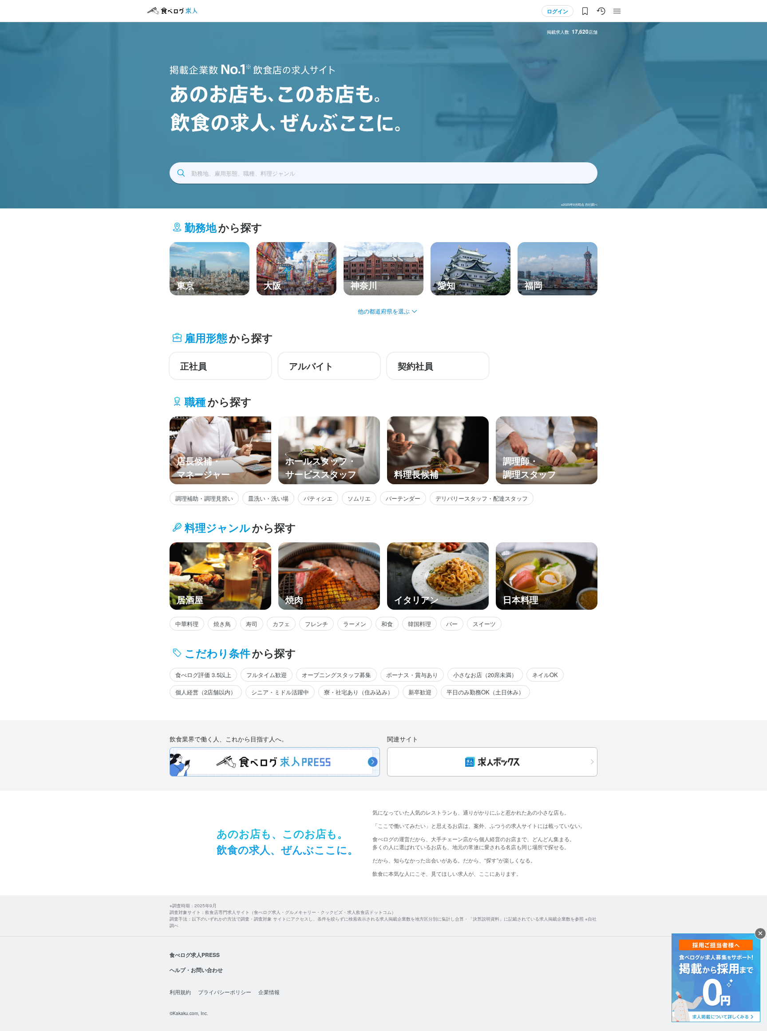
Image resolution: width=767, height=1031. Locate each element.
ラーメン (354, 623)
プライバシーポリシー (224, 992)
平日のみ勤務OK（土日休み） (485, 692)
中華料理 (186, 623)
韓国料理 (419, 623)
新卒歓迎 (419, 692)
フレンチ (316, 623)
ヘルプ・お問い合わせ (196, 970)
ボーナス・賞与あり (412, 674)
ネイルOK (545, 674)
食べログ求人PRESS (195, 955)
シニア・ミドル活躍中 (280, 692)
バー (452, 623)
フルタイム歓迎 (266, 674)
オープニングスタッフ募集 (336, 674)
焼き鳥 (222, 623)
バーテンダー (403, 498)
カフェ (281, 623)
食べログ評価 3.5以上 (203, 674)
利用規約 (180, 992)
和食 (387, 623)
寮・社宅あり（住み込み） (358, 692)
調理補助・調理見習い (204, 498)
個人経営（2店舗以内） (205, 692)
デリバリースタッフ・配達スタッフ (481, 498)
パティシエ (318, 498)
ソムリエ (359, 498)
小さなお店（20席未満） (485, 674)
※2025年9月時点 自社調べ (579, 204)
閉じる (760, 933)
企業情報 (269, 992)
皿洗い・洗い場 (268, 498)
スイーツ (484, 623)
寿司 (251, 623)
